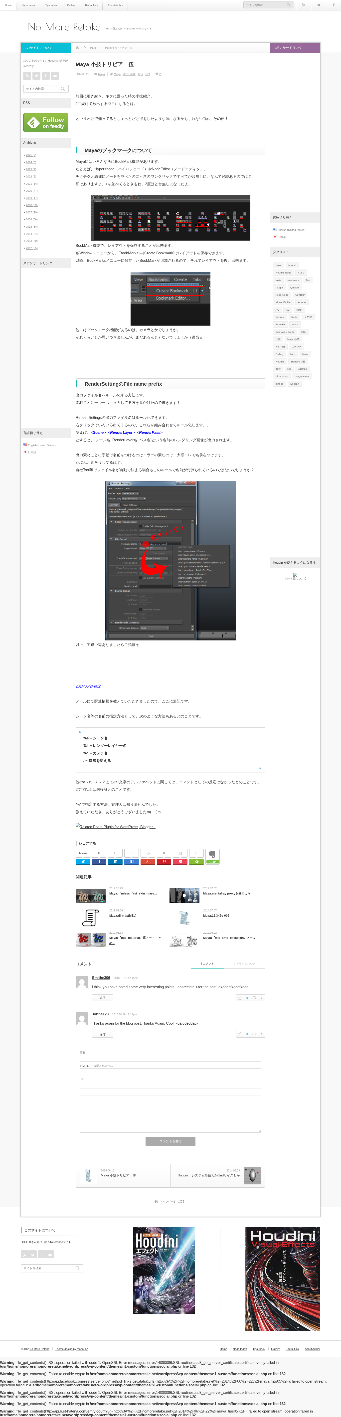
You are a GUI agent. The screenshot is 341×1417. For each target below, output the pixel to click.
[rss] (303, 5)
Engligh (294, 383)
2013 (32, 240)
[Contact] (55, 76)
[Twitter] (318, 5)
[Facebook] (333, 5)
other (299, 309)
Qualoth (295, 287)
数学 (278, 368)
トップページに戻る (172, 1201)
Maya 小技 (129, 74)
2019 (32, 197)
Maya (101, 74)
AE (288, 309)
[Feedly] (196, 862)
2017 (32, 212)
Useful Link (91, 5)
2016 (32, 219)
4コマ (301, 272)
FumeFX (280, 324)
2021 (32, 183)
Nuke (279, 265)
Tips (140, 74)
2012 (32, 248)
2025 (31, 155)
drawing (280, 317)
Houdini (280, 361)
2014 (32, 233)
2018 (32, 205)
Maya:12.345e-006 (216, 915)
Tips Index (51, 5)
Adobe (302, 302)
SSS (304, 332)
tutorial (292, 265)
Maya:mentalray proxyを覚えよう (226, 893)
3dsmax (302, 368)
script (295, 324)
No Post (280, 346)
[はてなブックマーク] (131, 862)
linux (293, 354)
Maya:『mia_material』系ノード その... (135, 940)
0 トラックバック (244, 963)
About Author (115, 5)
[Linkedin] (115, 862)
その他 (308, 317)
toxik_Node (282, 294)
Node (294, 317)
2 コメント (207, 963)
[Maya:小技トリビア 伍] (170, 240)
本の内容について (295, 578)
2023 (31, 169)
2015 (32, 226)
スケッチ (297, 346)
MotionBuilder (283, 302)
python (280, 383)
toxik (278, 280)
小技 (147, 74)
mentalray (293, 280)
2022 (31, 176)
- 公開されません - (97, 1065)
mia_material (302, 376)
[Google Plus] (148, 853)
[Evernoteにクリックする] (212, 863)
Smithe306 (101, 977)
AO (277, 309)
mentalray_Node (285, 332)
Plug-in (280, 287)
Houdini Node (283, 272)
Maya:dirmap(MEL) (122, 915)
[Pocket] (180, 853)
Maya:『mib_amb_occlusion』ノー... (229, 938)
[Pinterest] (164, 862)
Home (8, 5)
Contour (300, 294)
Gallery (71, 5)
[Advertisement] (46, 348)
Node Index (28, 5)
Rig (289, 368)
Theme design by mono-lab (71, 1348)
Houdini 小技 (298, 361)
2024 (31, 162)
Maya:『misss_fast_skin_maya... (133, 893)
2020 (32, 190)
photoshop (282, 376)
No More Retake (64, 26)
